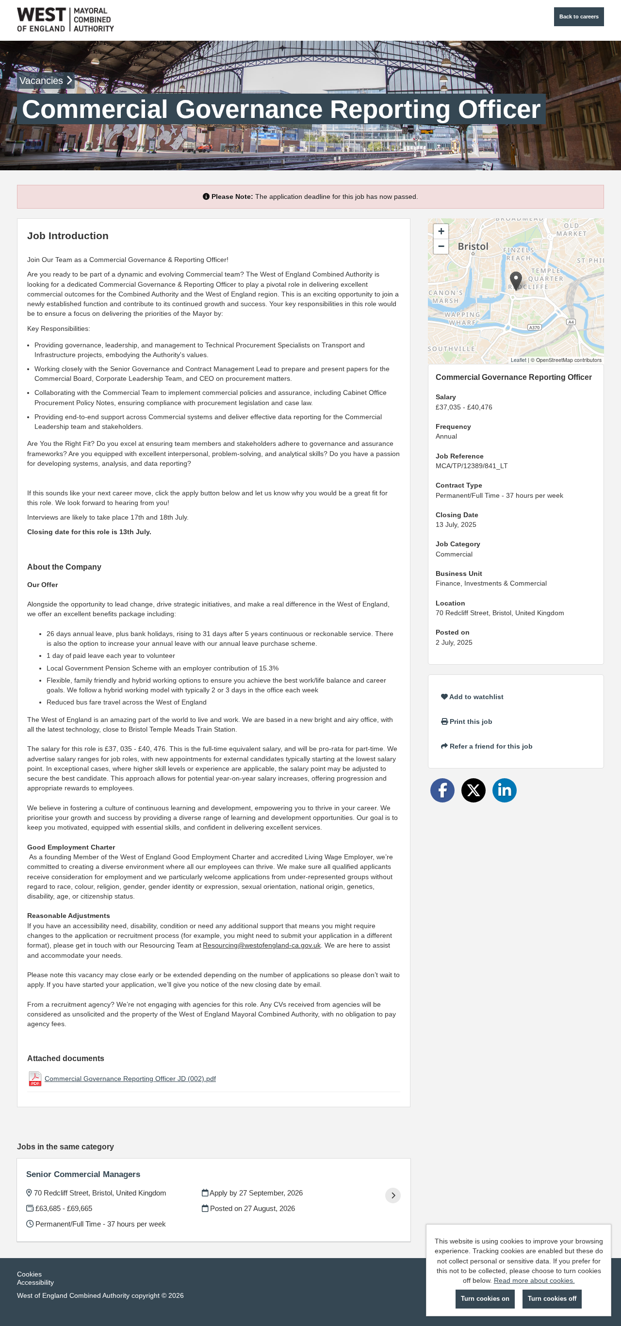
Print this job (470, 721)
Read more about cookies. (534, 1280)
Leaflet (518, 359)
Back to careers (579, 16)
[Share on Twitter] (473, 790)
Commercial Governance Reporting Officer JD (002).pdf (130, 1078)
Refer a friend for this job (490, 746)
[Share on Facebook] (442, 790)
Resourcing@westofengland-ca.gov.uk (262, 945)
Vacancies (42, 80)
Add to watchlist (476, 697)
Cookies (29, 1274)
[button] (516, 281)
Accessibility (35, 1282)
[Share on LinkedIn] (504, 790)
